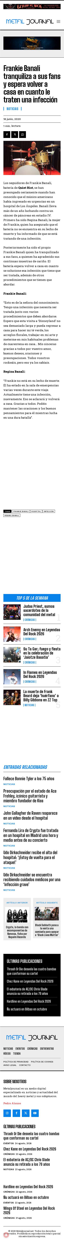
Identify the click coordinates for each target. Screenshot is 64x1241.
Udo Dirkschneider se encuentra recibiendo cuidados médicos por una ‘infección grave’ (31, 879)
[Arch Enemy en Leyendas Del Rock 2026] (12, 634)
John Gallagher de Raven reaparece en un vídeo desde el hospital (30, 815)
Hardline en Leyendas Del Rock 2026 (29, 1001)
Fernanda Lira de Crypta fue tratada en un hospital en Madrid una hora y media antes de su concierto (30, 835)
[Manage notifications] (6, 1235)
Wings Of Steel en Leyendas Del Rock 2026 (29, 1210)
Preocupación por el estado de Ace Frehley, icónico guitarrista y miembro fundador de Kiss (29, 796)
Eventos (8, 1143)
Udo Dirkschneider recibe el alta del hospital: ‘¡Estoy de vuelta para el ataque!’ (30, 857)
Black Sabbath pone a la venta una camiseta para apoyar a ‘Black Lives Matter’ (47, 930)
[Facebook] (6, 134)
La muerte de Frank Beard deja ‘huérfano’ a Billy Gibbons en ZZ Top (41, 695)
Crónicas (30, 619)
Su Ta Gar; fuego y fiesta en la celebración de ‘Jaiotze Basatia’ (42, 653)
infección (49, 511)
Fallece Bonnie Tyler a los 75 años (28, 778)
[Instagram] (7, 1113)
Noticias (29, 705)
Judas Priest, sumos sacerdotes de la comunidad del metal (39, 610)
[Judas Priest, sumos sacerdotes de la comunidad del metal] (12, 612)
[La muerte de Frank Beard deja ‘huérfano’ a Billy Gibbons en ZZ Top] (12, 697)
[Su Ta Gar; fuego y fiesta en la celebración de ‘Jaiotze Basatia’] (12, 654)
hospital (36, 511)
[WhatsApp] (22, 134)
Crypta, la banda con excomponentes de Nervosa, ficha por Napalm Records (17, 932)
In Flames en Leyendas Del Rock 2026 (40, 674)
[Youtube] (35, 1113)
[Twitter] (25, 1113)
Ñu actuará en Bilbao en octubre (27, 1009)
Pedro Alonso (12, 1103)
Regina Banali (12, 515)
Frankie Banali (21, 511)
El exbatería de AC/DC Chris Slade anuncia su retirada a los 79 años (26, 1161)
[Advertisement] (32, 557)
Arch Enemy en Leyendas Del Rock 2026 (41, 631)
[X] (14, 134)
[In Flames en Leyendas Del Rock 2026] (12, 676)
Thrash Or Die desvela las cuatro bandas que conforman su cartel (31, 1135)
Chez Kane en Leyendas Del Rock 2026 (30, 981)
